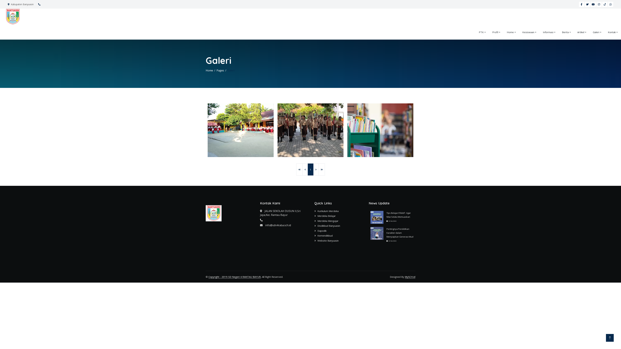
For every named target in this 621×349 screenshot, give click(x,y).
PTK (481, 32)
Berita (565, 32)
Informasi (548, 32)
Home (510, 32)
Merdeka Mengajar (327, 220)
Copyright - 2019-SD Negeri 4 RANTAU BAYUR (234, 276)
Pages (220, 70)
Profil (495, 32)
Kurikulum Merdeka (328, 211)
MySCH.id (410, 276)
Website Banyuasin (328, 240)
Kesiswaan (528, 32)
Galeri (596, 32)
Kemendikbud (325, 235)
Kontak (612, 32)
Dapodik (322, 230)
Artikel (580, 32)
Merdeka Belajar (326, 215)
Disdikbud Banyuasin (328, 225)
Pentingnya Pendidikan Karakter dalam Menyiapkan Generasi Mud (400, 232)
